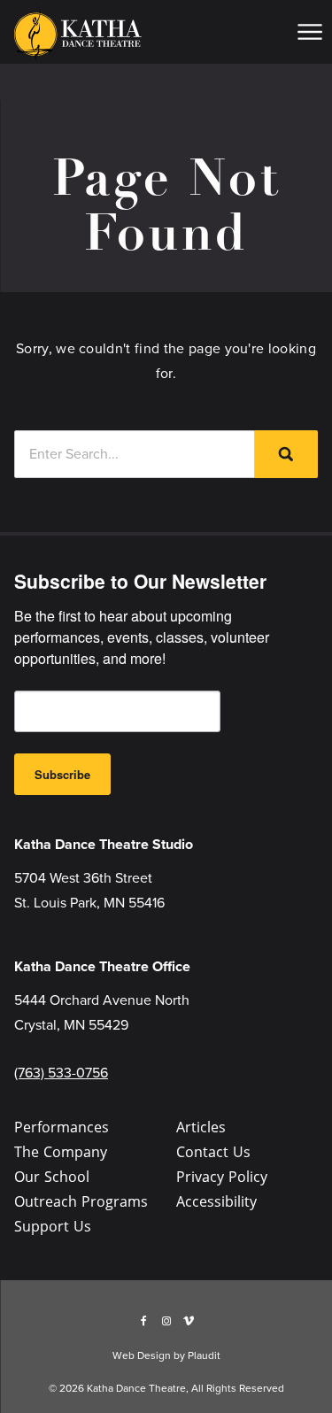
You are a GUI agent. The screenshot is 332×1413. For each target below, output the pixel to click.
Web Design (141, 1355)
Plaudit (204, 1355)
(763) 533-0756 (61, 1072)
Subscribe (62, 774)
